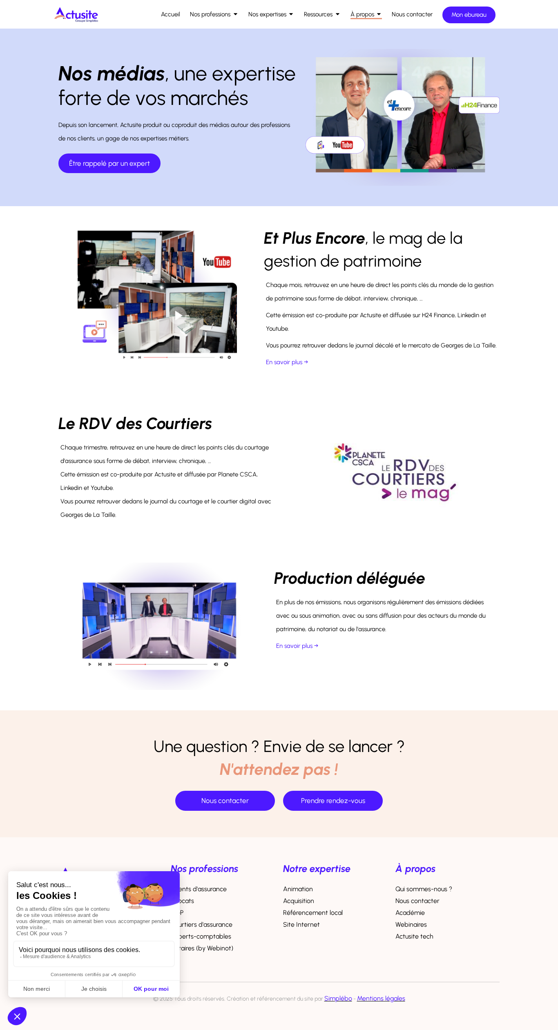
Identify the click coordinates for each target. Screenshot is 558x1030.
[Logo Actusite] (76, 25)
